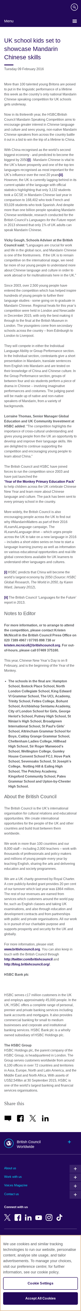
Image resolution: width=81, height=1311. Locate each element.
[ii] (61, 175)
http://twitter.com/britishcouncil (28, 959)
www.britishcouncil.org (22, 949)
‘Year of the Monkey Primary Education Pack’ (39, 481)
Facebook (19, 1214)
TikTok (60, 1214)
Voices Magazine (15, 1185)
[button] (40, 1143)
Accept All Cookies (40, 1298)
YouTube (39, 1214)
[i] (29, 160)
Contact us (11, 1194)
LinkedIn (29, 1214)
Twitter (8, 1214)
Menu (9, 21)
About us (10, 1168)
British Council (14, 8)
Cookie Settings (40, 1283)
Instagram (50, 1214)
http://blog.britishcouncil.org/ (27, 964)
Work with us (13, 1176)
